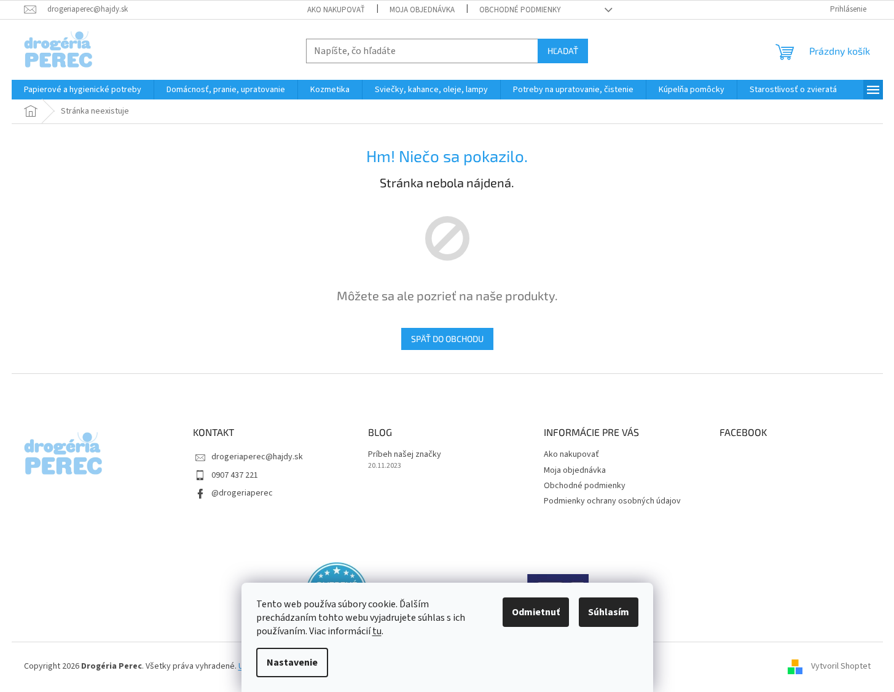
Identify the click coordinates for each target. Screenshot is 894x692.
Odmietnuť (536, 612)
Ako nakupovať (336, 9)
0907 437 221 (234, 475)
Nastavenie (292, 662)
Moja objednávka (422, 9)
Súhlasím (608, 612)
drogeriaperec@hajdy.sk (257, 457)
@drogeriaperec (242, 493)
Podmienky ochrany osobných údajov (612, 501)
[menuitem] (83, 89)
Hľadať (562, 50)
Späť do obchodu (447, 338)
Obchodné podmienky (520, 9)
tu (377, 631)
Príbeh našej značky (404, 455)
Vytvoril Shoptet (841, 667)
